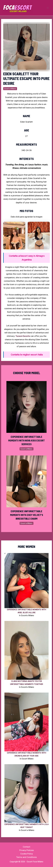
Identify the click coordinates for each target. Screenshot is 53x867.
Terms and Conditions (26, 857)
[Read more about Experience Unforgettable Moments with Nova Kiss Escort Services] (26, 407)
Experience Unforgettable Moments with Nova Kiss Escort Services (26, 440)
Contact (26, 847)
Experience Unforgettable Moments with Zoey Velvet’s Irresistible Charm (26, 515)
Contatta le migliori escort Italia (27, 354)
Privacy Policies (26, 850)
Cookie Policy (26, 853)
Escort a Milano (10, 89)
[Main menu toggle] (48, 8)
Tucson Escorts (23, 336)
